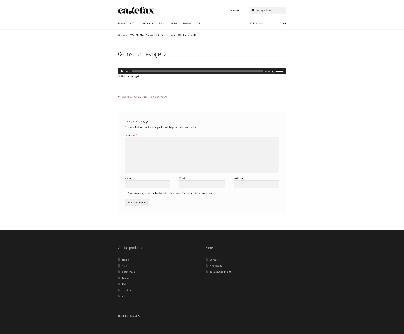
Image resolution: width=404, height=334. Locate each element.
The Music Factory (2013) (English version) (155, 35)
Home (121, 23)
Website (238, 178)
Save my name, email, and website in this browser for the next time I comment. (170, 193)
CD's (132, 35)
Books (162, 23)
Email (183, 178)
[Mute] (273, 71)
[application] (202, 71)
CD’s (132, 23)
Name (129, 178)
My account (234, 10)
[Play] (122, 71)
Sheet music (146, 23)
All (198, 23)
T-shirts (187, 23)
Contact (214, 259)
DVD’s (174, 23)
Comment (131, 135)
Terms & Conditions (220, 271)
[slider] (280, 71)
